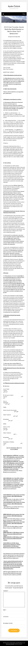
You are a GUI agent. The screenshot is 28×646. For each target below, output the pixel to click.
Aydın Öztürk (14, 6)
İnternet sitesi (7, 623)
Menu (23, 14)
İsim (4, 610)
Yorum (5, 590)
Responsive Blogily (10, 644)
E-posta (6, 616)
